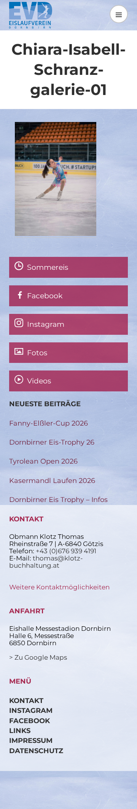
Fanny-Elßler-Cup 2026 (48, 423)
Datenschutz (36, 751)
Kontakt (26, 701)
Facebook (29, 721)
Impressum (31, 740)
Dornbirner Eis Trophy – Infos (58, 499)
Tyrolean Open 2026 (43, 461)
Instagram (31, 710)
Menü (119, 14)
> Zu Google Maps (38, 657)
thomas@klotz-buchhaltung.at (46, 561)
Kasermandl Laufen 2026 (52, 480)
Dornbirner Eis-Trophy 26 (51, 442)
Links (19, 731)
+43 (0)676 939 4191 (66, 551)
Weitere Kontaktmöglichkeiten (59, 587)
